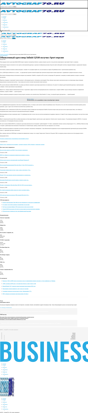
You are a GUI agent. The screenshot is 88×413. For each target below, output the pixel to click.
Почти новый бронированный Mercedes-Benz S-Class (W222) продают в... (17, 165)
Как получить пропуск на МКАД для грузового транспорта (14, 150)
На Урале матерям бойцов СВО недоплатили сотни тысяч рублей (18, 206)
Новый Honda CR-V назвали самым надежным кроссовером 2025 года (19, 286)
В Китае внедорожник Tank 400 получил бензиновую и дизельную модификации (21, 202)
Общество (5, 24)
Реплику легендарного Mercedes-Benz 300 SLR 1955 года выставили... (16, 185)
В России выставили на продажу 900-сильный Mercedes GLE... (14, 195)
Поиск (15, 6)
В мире (4, 17)
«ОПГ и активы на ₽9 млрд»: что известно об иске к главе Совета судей (19, 283)
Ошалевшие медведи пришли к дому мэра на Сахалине (15, 288)
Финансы (5, 20)
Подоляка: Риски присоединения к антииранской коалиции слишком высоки (17, 317)
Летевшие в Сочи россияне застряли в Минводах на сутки (13, 319)
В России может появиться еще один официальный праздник (17, 211)
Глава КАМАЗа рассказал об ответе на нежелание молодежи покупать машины (21, 209)
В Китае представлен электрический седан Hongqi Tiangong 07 (14, 160)
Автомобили (5, 27)
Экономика (5, 22)
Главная (4, 16)
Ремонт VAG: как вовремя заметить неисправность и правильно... (15, 175)
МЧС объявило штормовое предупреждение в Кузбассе (15, 293)
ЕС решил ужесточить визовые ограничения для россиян (16, 204)
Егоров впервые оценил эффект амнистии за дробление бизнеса (14, 318)
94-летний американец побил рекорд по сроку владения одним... (15, 190)
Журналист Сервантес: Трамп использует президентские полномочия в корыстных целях (24, 311)
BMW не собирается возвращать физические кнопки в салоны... (15, 155)
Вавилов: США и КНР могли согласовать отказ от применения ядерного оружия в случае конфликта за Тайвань (29, 280)
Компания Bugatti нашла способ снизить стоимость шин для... (14, 180)
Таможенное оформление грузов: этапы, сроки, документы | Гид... (15, 170)
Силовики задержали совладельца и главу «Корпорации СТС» (17, 291)
